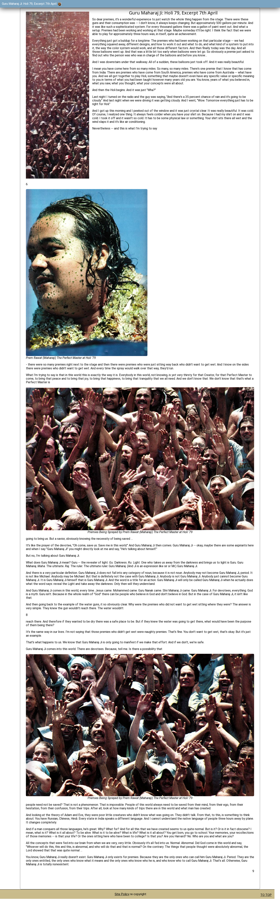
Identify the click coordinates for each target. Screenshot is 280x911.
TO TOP (266, 895)
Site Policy (122, 894)
